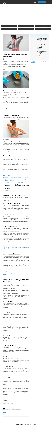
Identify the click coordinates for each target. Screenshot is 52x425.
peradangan (13, 165)
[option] (9, 184)
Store (43, 28)
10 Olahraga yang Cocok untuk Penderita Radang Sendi (14, 110)
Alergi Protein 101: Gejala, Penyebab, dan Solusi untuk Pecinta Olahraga (42, 39)
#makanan (19, 409)
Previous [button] (2, 184)
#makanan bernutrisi (13, 409)
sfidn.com (5, 61)
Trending (33, 61)
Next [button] (29, 184)
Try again (33, 66)
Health (43, 25)
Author (25, 28)
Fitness (9, 28)
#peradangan (5, 409)
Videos (26, 25)
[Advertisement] (26, 14)
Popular (44, 61)
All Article (9, 25)
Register (41, 2)
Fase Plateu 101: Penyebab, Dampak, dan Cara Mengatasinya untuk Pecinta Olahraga (42, 53)
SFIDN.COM (29, 424)
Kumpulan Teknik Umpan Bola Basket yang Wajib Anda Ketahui (42, 46)
